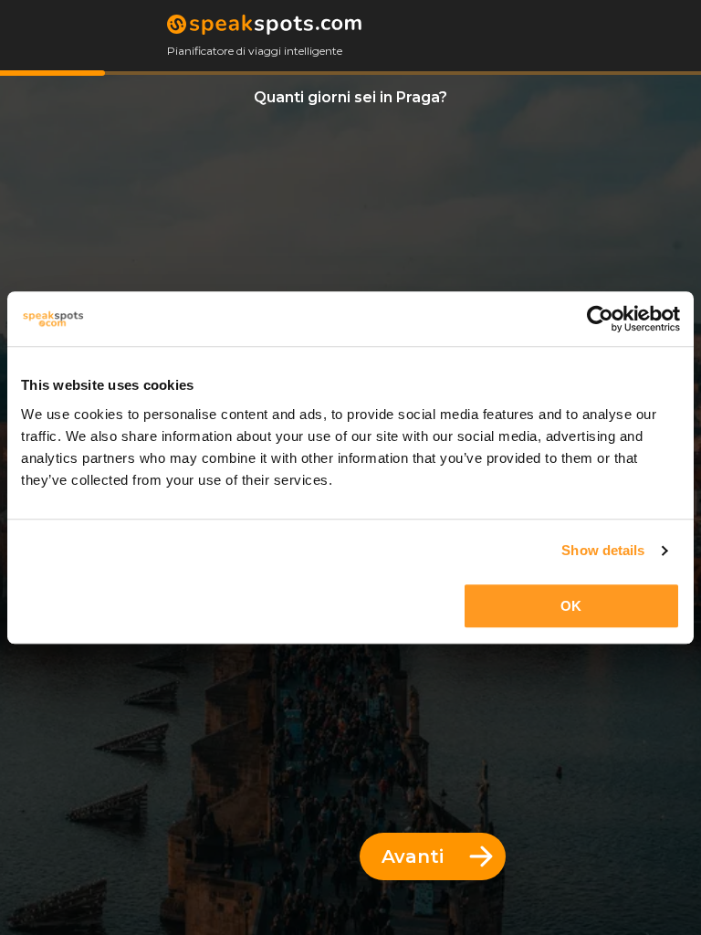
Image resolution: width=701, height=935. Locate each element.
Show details (602, 550)
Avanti (413, 856)
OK (570, 606)
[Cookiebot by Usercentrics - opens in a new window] (600, 318)
